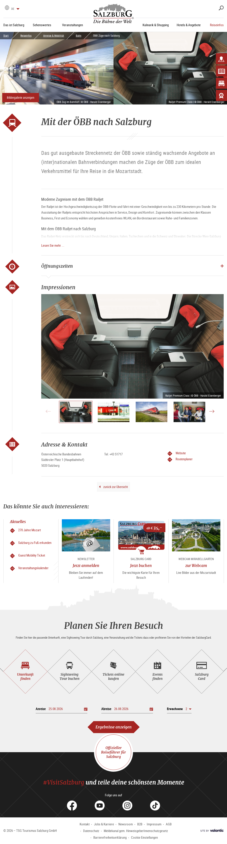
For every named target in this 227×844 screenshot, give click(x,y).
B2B (139, 824)
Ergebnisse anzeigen (114, 727)
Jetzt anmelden (86, 565)
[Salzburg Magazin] (221, 71)
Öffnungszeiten (57, 266)
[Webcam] (221, 95)
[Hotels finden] (221, 83)
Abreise (106, 708)
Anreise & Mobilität (53, 35)
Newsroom (125, 824)
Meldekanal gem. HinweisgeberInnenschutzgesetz (136, 830)
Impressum (154, 824)
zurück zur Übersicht (115, 487)
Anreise (41, 708)
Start (6, 35)
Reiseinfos (25, 35)
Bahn (78, 35)
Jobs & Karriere (104, 824)
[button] (179, 708)
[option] (132, 346)
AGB (169, 824)
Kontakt (85, 824)
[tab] (25, 671)
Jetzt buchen (141, 565)
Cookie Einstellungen (144, 837)
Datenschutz (91, 830)
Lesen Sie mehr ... (52, 245)
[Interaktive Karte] (221, 58)
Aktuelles (18, 521)
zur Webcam (196, 565)
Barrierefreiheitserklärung (110, 837)
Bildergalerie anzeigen (20, 97)
